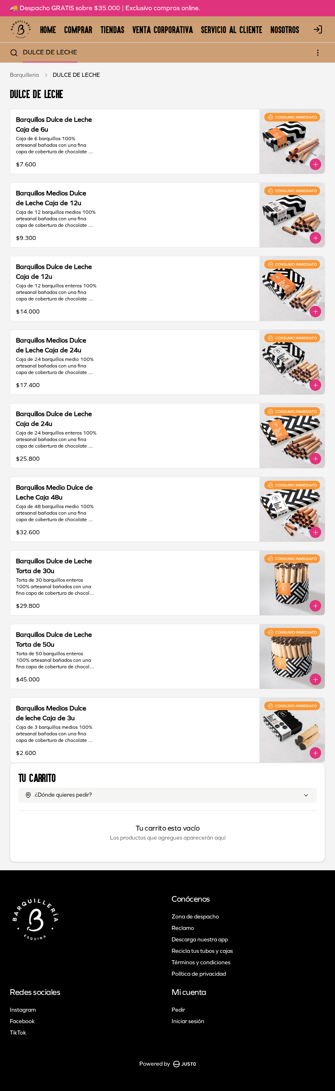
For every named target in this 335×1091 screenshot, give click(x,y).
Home (48, 29)
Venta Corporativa (162, 29)
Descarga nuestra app (200, 939)
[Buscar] (14, 53)
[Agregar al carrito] (315, 164)
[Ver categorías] (317, 52)
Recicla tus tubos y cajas (202, 951)
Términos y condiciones (201, 962)
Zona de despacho (195, 916)
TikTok (18, 1032)
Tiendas (112, 29)
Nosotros (284, 29)
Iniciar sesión (188, 1021)
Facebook (22, 1021)
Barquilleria (24, 75)
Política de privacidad (199, 973)
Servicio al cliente (231, 29)
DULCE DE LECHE (50, 52)
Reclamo (183, 928)
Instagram (23, 1009)
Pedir (178, 1009)
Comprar (78, 29)
